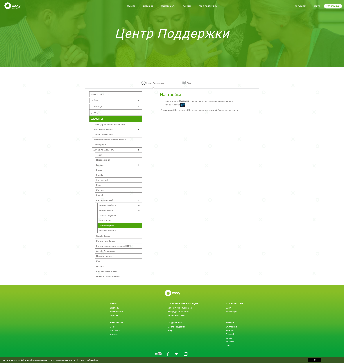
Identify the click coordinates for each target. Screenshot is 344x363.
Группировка (100, 144)
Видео (99, 170)
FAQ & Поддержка (208, 6)
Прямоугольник (104, 256)
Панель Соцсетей (107, 215)
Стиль (94, 112)
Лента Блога (105, 220)
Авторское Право (176, 315)
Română (230, 330)
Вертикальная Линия (106, 271)
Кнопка (100, 190)
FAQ (189, 83)
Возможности (168, 6)
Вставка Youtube (107, 230)
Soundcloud (102, 180)
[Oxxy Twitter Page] (176, 354)
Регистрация (333, 6)
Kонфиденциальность (179, 311)
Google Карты (103, 236)
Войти (317, 6)
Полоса (100, 266)
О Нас (112, 326)
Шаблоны (148, 6)
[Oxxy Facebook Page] (167, 354)
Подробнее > (94, 360)
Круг (98, 261)
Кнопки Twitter (106, 210)
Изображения (103, 160)
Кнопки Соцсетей (104, 200)
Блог (228, 308)
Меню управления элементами (109, 124)
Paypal (99, 195)
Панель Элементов (103, 134)
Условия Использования (180, 308)
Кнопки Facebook (107, 205)
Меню (99, 185)
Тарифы (187, 6)
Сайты (94, 100)
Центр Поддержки (155, 83)
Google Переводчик (106, 251)
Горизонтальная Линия (108, 276)
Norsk (229, 345)
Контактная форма (106, 241)
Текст (99, 155)
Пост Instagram (106, 225)
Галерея (100, 165)
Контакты (115, 330)
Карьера (114, 334)
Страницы (97, 106)
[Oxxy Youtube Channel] (158, 354)
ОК (315, 360)
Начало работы (100, 94)
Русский (302, 6)
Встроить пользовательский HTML (113, 246)
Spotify (99, 175)
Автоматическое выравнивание (110, 139)
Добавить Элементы (104, 149)
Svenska (230, 341)
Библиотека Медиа (103, 129)
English (229, 338)
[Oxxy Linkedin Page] (185, 354)
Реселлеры (231, 311)
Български (231, 326)
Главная (131, 6)
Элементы (97, 119)
